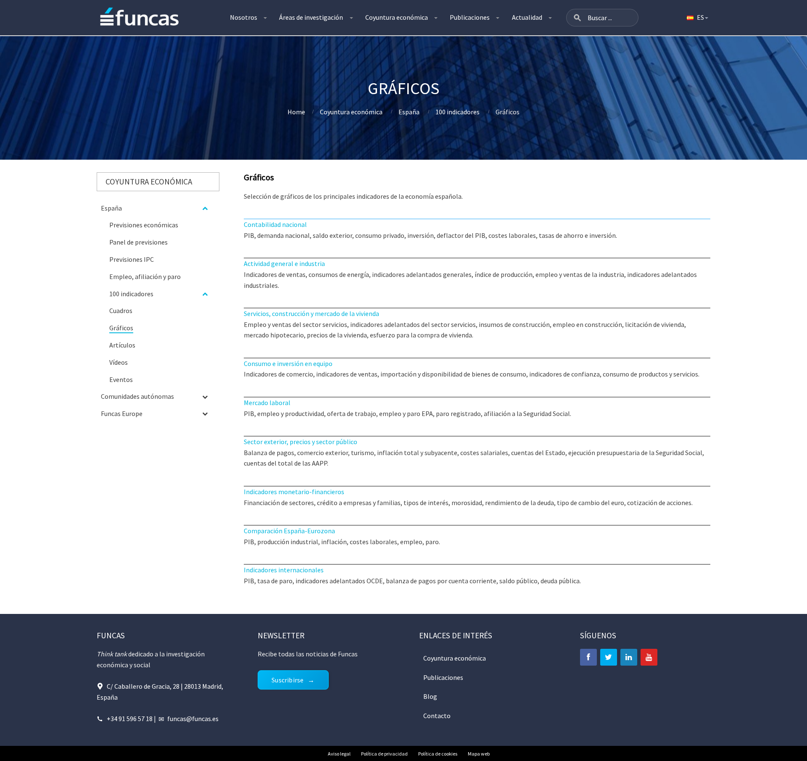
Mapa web (479, 753)
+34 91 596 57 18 (130, 718)
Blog (430, 696)
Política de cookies (437, 753)
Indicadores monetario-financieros (294, 491)
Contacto (437, 715)
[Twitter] (608, 657)
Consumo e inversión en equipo (288, 363)
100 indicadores (457, 112)
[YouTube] (649, 657)
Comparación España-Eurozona (289, 531)
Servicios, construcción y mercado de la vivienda (311, 313)
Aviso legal (339, 753)
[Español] (696, 18)
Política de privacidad (384, 753)
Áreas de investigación (311, 17)
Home (296, 112)
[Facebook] (588, 657)
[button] (577, 17)
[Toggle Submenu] (204, 208)
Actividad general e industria (284, 263)
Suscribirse (287, 680)
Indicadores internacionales (284, 570)
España (408, 112)
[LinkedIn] (628, 657)
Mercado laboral (267, 402)
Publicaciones (470, 17)
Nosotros (243, 17)
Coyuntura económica (396, 17)
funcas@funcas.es (193, 718)
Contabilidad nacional (275, 224)
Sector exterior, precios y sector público (300, 441)
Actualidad (527, 17)
